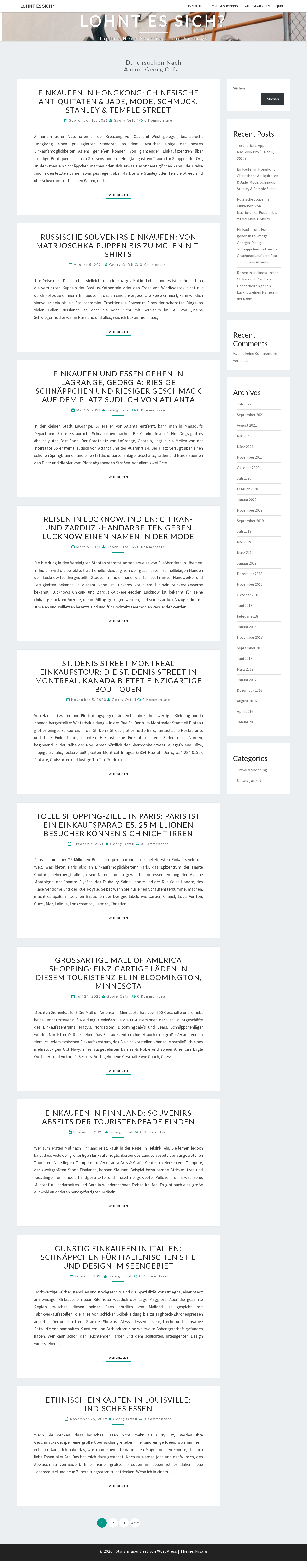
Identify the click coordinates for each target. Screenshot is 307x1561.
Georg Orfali (126, 120)
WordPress (167, 1551)
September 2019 (250, 520)
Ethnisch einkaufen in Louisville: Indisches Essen (118, 1404)
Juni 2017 (244, 658)
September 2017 (250, 647)
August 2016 (247, 700)
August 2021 (247, 425)
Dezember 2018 (249, 573)
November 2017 (250, 637)
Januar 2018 (247, 626)
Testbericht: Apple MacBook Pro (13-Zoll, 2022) (255, 152)
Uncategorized (249, 780)
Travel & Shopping (223, 6)
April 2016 (245, 711)
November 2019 (250, 510)
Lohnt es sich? (37, 6)
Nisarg (201, 1551)
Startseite (194, 6)
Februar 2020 (247, 488)
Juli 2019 (244, 531)
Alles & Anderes (257, 6)
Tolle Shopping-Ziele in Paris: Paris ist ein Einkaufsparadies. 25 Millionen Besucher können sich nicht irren (118, 825)
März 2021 (245, 446)
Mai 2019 (244, 541)
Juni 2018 (244, 605)
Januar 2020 (247, 499)
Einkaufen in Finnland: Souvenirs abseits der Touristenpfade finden (118, 1117)
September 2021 (250, 414)
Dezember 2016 (249, 690)
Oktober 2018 (248, 594)
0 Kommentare (158, 120)
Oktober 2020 (248, 467)
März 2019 (245, 552)
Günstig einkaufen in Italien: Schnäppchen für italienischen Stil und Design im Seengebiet (118, 1257)
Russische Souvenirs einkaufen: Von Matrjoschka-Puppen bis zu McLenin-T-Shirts (118, 245)
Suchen (239, 88)
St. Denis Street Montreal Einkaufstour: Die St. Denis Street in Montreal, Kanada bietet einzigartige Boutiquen (118, 676)
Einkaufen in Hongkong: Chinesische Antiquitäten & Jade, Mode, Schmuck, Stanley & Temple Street (118, 101)
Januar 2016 (247, 722)
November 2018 (250, 584)
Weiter (135, 1523)
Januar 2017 (247, 679)
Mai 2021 (244, 435)
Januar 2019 (247, 563)
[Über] (282, 6)
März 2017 (245, 669)
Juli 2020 (244, 478)
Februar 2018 (247, 616)
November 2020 (250, 457)
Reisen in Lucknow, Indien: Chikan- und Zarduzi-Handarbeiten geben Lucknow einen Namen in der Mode (118, 528)
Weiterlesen (120, 194)
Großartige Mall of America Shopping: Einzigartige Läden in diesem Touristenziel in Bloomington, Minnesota (118, 973)
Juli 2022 (244, 404)
